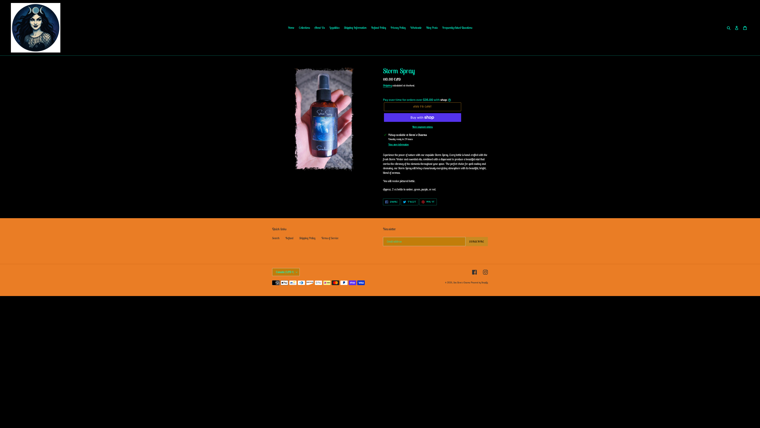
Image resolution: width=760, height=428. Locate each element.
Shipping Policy (307, 238)
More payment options (422, 127)
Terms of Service (329, 238)
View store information (398, 144)
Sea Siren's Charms (461, 282)
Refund (289, 238)
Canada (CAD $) (285, 272)
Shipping (387, 85)
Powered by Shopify (479, 282)
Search (275, 238)
